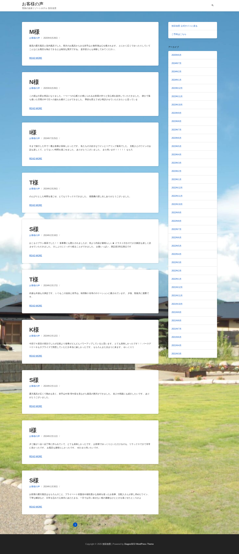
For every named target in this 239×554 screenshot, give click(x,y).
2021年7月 (176, 329)
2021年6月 (176, 337)
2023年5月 (176, 146)
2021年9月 (176, 312)
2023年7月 (176, 129)
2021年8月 (176, 320)
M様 (34, 32)
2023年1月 (176, 179)
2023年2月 (176, 171)
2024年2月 (176, 71)
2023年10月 (177, 104)
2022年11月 (177, 196)
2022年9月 (176, 212)
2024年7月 (176, 63)
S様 (34, 229)
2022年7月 (176, 229)
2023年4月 (176, 154)
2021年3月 (176, 353)
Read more (35, 58)
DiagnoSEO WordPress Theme (139, 544)
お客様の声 (32, 3)
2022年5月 (176, 246)
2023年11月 (177, 96)
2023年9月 (176, 113)
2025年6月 (176, 55)
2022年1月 (176, 279)
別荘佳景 (106, 544)
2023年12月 (177, 88)
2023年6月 (176, 138)
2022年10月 (177, 204)
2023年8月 (176, 121)
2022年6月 (176, 237)
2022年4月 (176, 254)
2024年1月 (176, 80)
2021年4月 (176, 345)
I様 (33, 132)
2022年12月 (177, 187)
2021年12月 (177, 287)
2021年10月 (177, 304)
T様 (33, 182)
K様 (34, 329)
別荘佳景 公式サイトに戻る (185, 26)
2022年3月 (176, 262)
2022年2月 (176, 270)
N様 (34, 82)
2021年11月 (177, 295)
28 (99, 524)
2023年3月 (176, 163)
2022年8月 (176, 221)
